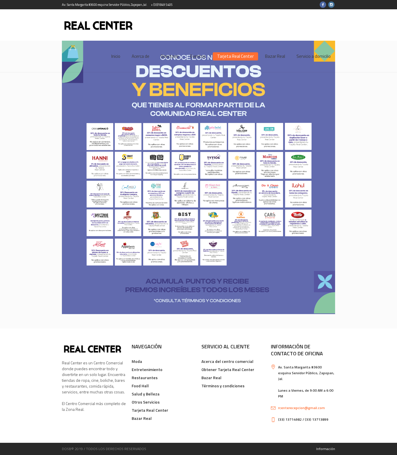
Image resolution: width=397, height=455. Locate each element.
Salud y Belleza (146, 394)
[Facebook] (323, 4)
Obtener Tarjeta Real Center (227, 369)
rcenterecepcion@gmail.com (301, 408)
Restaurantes (145, 378)
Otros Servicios (146, 402)
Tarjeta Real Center (150, 410)
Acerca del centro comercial (227, 361)
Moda (137, 361)
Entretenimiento (147, 369)
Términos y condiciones (222, 386)
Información (325, 449)
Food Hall (140, 386)
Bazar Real (142, 418)
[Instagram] (331, 4)
